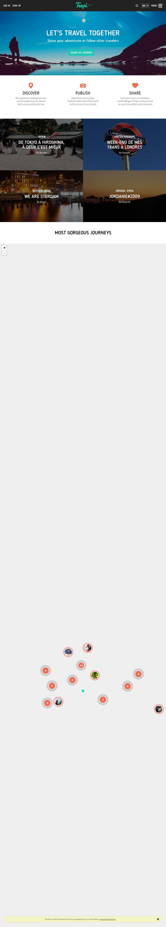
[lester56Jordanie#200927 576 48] (95, 675)
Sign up (16, 5)
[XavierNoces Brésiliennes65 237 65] (58, 702)
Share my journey (81, 52)
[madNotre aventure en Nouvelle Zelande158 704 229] (159, 709)
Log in (6, 5)
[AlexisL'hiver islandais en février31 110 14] (68, 652)
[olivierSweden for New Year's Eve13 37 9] (88, 648)
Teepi (83, 6)
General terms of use (107, 919)
